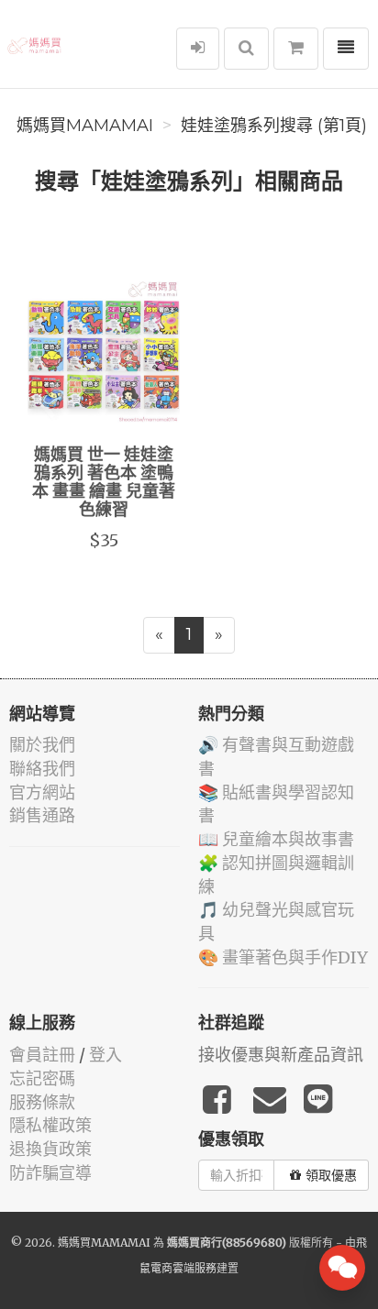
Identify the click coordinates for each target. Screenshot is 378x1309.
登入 (105, 1054)
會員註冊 (42, 1054)
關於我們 (42, 744)
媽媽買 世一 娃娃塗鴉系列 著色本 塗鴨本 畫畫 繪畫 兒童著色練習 (103, 482)
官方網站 (42, 792)
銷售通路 (42, 815)
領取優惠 (331, 1175)
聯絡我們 (42, 768)
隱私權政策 (50, 1125)
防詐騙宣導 (50, 1172)
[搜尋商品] (246, 49)
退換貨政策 (50, 1149)
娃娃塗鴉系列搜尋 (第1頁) (274, 126)
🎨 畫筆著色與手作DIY (283, 957)
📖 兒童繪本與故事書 (276, 839)
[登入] (197, 49)
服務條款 (42, 1102)
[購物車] (295, 49)
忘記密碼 (42, 1078)
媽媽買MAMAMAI (85, 126)
